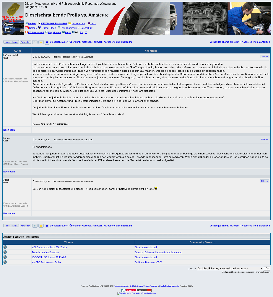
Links (93, 23)
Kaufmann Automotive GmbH (124, 286)
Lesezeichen (78, 23)
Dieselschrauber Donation (45, 252)
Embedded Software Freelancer (146, 286)
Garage (33, 28)
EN (81, 32)
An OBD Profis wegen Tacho (46, 262)
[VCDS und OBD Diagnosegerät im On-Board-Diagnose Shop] (13, 23)
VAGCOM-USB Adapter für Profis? (49, 257)
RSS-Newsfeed (36, 32)
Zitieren (264, 57)
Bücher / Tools (49, 28)
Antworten (25, 42)
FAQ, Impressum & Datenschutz (76, 28)
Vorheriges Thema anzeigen (224, 42)
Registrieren (54, 32)
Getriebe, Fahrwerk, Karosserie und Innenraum (107, 42)
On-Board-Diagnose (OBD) (148, 262)
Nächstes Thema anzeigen (256, 42)
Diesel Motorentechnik (146, 247)
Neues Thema (11, 42)
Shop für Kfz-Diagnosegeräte (169, 286)
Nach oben (9, 130)
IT (86, 32)
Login (68, 32)
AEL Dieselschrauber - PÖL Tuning (50, 247)
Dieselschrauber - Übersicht (65, 42)
